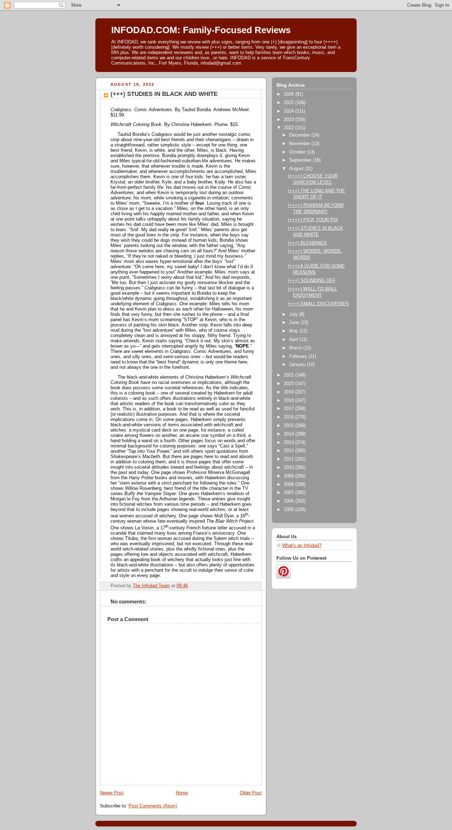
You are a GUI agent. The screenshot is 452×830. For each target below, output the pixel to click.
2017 (289, 408)
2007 (289, 492)
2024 (289, 111)
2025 (289, 102)
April (294, 339)
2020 (289, 383)
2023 (289, 119)
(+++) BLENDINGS (307, 243)
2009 (289, 476)
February (299, 356)
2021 (289, 375)
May (294, 331)
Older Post (251, 792)
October (298, 152)
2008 (289, 484)
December (300, 135)
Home (182, 792)
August (297, 168)
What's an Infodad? (301, 545)
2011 (289, 459)
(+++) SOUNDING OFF (311, 280)
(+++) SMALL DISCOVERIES (318, 303)
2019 (289, 392)
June (295, 322)
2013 (289, 442)
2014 (289, 434)
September (301, 160)
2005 (289, 509)
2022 (289, 127)
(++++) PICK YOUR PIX (313, 219)
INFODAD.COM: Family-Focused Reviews (201, 30)
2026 (289, 94)
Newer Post (112, 792)
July (294, 314)
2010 (289, 467)
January (298, 364)
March (296, 347)
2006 (289, 501)
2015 (289, 425)
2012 (289, 450)
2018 (289, 400)
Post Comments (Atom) (153, 806)
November (300, 143)
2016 (289, 417)
